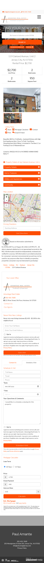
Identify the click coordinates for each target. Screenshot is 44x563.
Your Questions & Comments (13, 398)
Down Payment (8, 481)
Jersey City (30, 265)
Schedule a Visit (31, 362)
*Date (5, 383)
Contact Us (8, 303)
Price (5, 473)
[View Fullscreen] (6, 205)
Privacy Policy (7, 348)
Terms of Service (15, 451)
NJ (17, 265)
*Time (5, 391)
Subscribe (22, 352)
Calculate (22, 496)
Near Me (28, 47)
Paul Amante (22, 534)
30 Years (9, 467)
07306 (7, 267)
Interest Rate (8, 488)
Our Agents (8, 307)
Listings (11, 265)
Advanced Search (16, 47)
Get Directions (22, 233)
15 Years (18, 467)
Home (5, 265)
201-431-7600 (26, 12)
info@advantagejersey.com (12, 12)
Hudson (22, 265)
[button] (22, 42)
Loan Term (7, 461)
